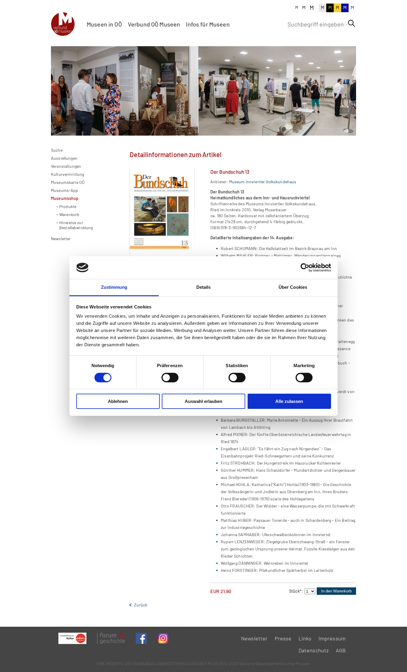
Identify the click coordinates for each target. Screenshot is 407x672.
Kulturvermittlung (67, 174)
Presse (283, 638)
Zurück (140, 604)
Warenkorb (69, 214)
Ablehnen (118, 401)
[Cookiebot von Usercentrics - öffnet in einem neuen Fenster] (305, 267)
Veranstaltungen (66, 166)
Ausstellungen (64, 158)
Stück (296, 591)
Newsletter (61, 238)
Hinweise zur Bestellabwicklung (76, 225)
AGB (341, 650)
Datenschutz (314, 650)
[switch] (169, 377)
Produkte (67, 206)
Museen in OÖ (104, 24)
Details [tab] (203, 287)
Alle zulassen (289, 401)
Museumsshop (65, 198)
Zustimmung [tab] (114, 287)
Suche (57, 150)
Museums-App (64, 190)
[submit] (351, 23)
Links (305, 638)
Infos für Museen (207, 24)
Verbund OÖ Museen (154, 24)
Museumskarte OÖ (68, 182)
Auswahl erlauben (203, 401)
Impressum (332, 638)
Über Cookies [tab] (293, 287)
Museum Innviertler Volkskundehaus (262, 181)
